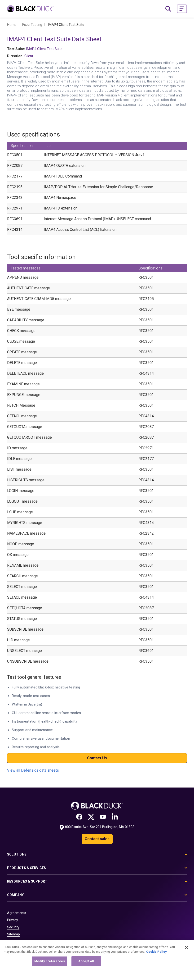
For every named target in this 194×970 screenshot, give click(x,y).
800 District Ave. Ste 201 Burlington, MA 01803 (99, 827)
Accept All (86, 961)
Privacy (12, 920)
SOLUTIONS (16, 854)
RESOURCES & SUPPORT (27, 881)
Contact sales (97, 839)
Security (13, 927)
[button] (182, 9)
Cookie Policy (156, 951)
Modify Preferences (49, 961)
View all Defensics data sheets (33, 770)
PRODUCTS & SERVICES (26, 868)
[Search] (168, 9)
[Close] (186, 947)
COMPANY (15, 895)
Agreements (16, 913)
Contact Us (97, 758)
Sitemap (13, 934)
